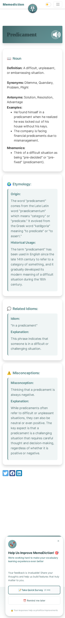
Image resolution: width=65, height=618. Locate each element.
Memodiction (13, 4)
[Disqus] (32, 525)
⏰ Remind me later (34, 600)
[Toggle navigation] (58, 4)
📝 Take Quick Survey (34, 590)
